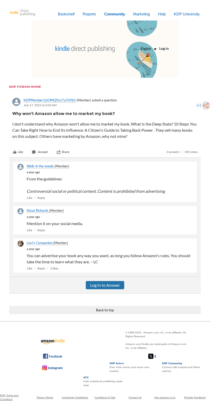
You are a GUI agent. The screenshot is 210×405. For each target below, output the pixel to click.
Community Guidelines (75, 397)
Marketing (141, 14)
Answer (43, 152)
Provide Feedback (195, 397)
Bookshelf (66, 14)
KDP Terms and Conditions (9, 397)
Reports (89, 14)
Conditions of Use (105, 397)
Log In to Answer (105, 285)
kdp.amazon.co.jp (164, 397)
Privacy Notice (45, 397)
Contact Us (135, 397)
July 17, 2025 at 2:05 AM (40, 105)
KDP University (187, 14)
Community (114, 14)
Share (65, 152)
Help (162, 14)
